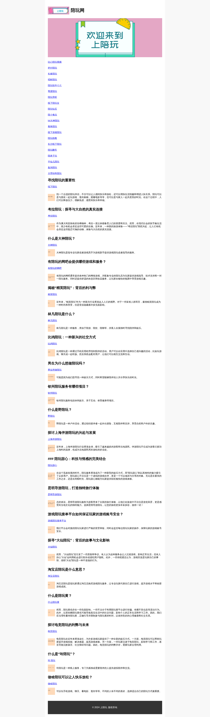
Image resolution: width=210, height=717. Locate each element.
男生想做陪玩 (55, 370)
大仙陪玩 (52, 547)
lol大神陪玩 (53, 120)
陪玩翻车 (52, 150)
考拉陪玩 (52, 216)
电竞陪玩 (52, 631)
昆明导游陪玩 (55, 494)
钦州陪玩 (52, 393)
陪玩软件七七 (55, 85)
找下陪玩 (52, 186)
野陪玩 (51, 416)
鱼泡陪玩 (52, 167)
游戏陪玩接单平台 (57, 520)
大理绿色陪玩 (55, 173)
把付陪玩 (52, 68)
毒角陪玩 (52, 126)
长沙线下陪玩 (55, 144)
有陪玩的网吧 (55, 268)
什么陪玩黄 (53, 602)
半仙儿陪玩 (53, 161)
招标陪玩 (52, 79)
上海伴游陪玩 (55, 439)
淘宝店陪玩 (53, 576)
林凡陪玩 (52, 320)
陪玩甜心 (52, 465)
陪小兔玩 (52, 115)
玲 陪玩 (51, 660)
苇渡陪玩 (52, 91)
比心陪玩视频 (55, 62)
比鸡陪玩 (52, 343)
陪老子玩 (52, 156)
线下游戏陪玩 (55, 132)
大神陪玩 (52, 245)
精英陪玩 (52, 294)
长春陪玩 (52, 73)
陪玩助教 (52, 138)
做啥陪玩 (52, 683)
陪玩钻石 (52, 109)
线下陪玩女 (53, 103)
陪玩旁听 (52, 97)
